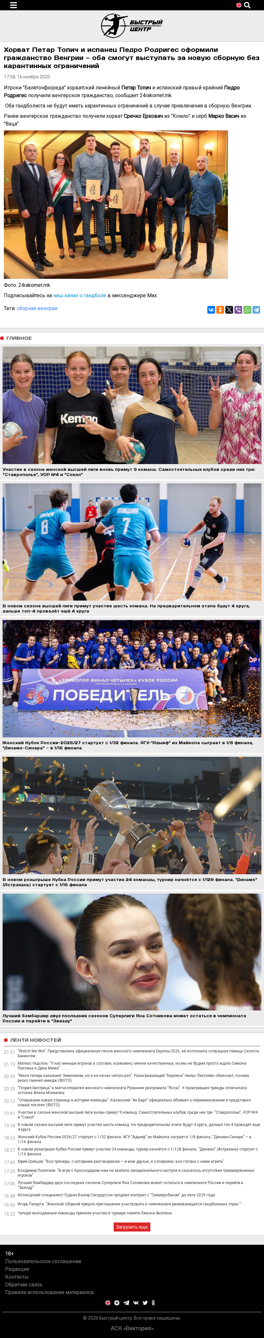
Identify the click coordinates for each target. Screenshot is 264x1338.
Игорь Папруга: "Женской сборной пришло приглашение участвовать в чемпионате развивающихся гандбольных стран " (129, 1204)
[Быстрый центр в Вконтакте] (136, 1302)
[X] (229, 310)
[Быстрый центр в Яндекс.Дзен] (116, 1302)
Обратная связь (23, 1285)
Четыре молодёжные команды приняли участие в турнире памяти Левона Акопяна (95, 1213)
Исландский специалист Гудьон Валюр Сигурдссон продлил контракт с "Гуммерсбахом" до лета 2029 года (116, 1195)
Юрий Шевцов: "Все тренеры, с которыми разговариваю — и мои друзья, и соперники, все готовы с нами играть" (121, 1161)
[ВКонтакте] (211, 310)
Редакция (17, 1269)
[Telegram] (256, 310)
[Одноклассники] (220, 310)
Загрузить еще (132, 1227)
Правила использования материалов (49, 1292)
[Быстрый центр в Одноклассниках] (153, 1302)
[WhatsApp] (247, 310)
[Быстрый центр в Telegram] (126, 1302)
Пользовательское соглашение (43, 1261)
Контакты (17, 1277)
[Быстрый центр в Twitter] (145, 1302)
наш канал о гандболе (79, 295)
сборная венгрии (37, 308)
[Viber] (238, 310)
